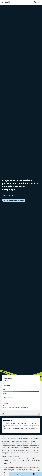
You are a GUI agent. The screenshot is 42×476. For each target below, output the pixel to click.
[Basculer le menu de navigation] (39, 2)
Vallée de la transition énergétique (27, 443)
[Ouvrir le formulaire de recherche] (35, 2)
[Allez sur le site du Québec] (6, 2)
